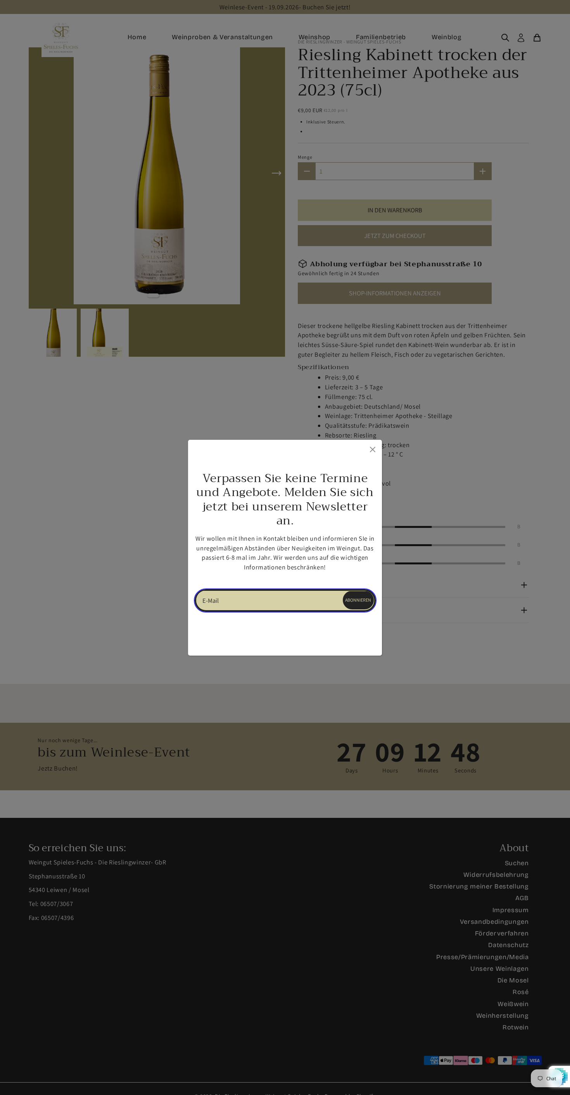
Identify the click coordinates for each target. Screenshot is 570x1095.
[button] (244, 572)
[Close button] (372, 448)
